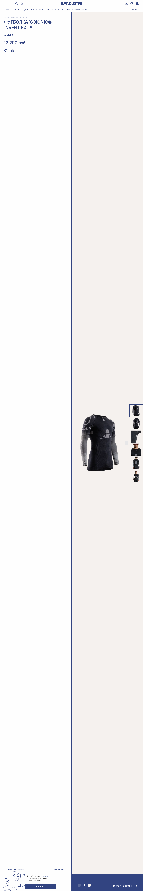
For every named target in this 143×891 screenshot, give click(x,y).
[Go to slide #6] (136, 476)
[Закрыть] (53, 876)
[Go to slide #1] (136, 410)
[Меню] (7, 3)
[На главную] (71, 3)
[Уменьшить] (79, 885)
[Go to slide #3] (136, 437)
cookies (45, 876)
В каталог (135, 10)
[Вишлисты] (131, 3)
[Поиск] (16, 3)
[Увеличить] (89, 885)
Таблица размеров (59, 869)
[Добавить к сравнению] (12, 51)
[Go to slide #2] (136, 423)
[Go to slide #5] (136, 463)
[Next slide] (126, 443)
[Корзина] (137, 3)
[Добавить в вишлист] (6, 51)
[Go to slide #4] (136, 450)
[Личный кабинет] (126, 3)
